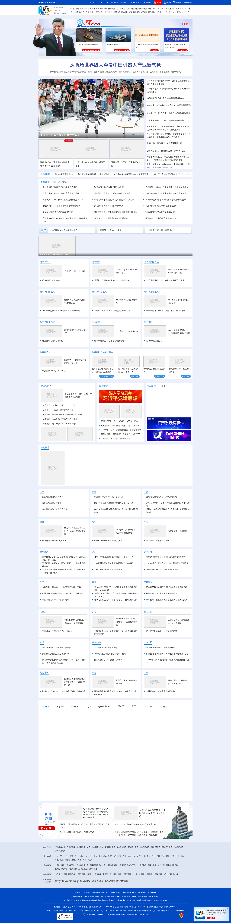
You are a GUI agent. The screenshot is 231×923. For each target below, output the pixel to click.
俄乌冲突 (114, 438)
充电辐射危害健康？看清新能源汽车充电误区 (113, 577)
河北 (66, 870)
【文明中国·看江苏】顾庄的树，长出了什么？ (113, 571)
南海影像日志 (122, 430)
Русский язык (104, 720)
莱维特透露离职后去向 (64, 174)
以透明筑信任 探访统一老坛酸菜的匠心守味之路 (62, 607)
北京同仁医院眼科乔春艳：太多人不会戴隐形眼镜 (115, 613)
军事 (161, 8)
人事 (89, 8)
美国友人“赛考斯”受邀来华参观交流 (58, 212)
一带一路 (167, 12)
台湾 (110, 8)
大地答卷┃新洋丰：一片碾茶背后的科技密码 (61, 601)
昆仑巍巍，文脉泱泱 (51, 280)
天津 (62, 870)
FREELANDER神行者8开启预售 (108, 554)
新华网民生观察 (47, 322)
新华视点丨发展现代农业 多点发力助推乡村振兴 (166, 613)
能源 (138, 12)
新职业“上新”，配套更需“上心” (161, 230)
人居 (94, 626)
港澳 (105, 8)
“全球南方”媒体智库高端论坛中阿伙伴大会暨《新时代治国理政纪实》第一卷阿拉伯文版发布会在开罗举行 (96, 827)
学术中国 (106, 12)
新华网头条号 (167, 861)
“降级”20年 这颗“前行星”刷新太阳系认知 (111, 218)
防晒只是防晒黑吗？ (155, 341)
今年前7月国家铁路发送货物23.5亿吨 (110, 667)
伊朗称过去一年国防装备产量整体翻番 (169, 157)
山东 (114, 870)
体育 (145, 8)
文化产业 (187, 12)
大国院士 (135, 425)
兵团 (79, 873)
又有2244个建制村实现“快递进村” (108, 583)
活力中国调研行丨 (154, 120)
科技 (133, 8)
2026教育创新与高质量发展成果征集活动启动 (113, 503)
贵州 (158, 870)
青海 (182, 870)
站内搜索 (178, 2)
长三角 (90, 873)
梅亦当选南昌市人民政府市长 (54, 509)
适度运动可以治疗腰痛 (177, 545)
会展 (142, 12)
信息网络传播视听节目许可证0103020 (162, 920)
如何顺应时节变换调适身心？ (177, 134)
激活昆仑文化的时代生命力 (111, 230)
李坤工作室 (134, 376)
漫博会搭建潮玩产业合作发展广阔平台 (162, 583)
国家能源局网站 (172, 879)
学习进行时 (75, 8)
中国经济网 (107, 888)
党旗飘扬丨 (47, 200)
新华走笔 (126, 434)
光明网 (141, 888)
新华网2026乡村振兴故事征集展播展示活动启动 (166, 601)
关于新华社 (93, 2)
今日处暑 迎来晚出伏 (156, 134)
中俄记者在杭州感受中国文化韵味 (54, 254)
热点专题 (103, 386)
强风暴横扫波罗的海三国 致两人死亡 (161, 212)
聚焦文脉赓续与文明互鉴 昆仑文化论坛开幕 (78, 846)
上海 (86, 870)
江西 (110, 870)
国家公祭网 (152, 879)
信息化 (92, 12)
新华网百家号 (179, 861)
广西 (139, 870)
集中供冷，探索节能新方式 (157, 554)
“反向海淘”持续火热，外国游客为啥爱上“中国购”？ (167, 280)
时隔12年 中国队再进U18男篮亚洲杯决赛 (164, 143)
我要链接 (90, 914)
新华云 (129, 914)
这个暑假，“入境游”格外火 (127, 331)
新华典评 (117, 434)
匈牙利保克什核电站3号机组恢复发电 (161, 206)
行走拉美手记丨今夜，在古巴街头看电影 (60, 424)
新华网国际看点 (151, 261)
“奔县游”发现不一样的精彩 (75, 271)
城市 (130, 12)
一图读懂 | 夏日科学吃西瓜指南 (55, 613)
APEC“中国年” (132, 421)
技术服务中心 (121, 914)
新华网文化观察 (151, 292)
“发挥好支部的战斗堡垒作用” (88, 44)
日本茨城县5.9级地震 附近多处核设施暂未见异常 (166, 200)
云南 (163, 870)
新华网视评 (45, 261)
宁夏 (57, 873)
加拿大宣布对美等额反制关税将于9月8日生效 (166, 151)
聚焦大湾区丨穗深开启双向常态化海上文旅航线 (114, 200)
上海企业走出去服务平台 (87, 882)
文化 (149, 8)
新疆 (62, 873)
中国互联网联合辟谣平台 (127, 879)
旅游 (134, 12)
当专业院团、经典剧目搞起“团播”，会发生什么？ (167, 310)
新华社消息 (106, 434)
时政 (85, 8)
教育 (129, 8)
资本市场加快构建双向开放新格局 (160, 661)
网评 (101, 8)
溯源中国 (124, 12)
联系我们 (83, 914)
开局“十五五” (106, 421)
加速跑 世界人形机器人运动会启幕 (133, 72)
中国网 (64, 888)
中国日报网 (81, 888)
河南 (119, 870)
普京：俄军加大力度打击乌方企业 (161, 164)
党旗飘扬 (105, 425)
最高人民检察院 (122, 894)
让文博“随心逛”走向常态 (52, 341)
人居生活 (86, 12)
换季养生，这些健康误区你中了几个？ (163, 137)
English (46, 720)
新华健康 (148, 322)
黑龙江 (74, 873)
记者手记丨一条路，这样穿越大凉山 (58, 410)
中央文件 (187, 8)
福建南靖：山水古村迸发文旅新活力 (161, 607)
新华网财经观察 (47, 292)
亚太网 (173, 12)
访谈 (165, 8)
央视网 (88, 888)
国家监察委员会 (97, 894)
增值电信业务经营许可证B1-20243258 (96, 920)
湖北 (124, 870)
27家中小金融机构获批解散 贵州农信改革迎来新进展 (75, 545)
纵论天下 (105, 438)
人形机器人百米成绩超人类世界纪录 (165, 72)
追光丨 (45, 405)
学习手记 (154, 50)
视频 (169, 8)
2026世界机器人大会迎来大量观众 (60, 135)
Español (60, 720)
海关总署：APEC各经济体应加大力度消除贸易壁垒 (169, 105)
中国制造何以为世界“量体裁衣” (65, 230)
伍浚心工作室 (159, 376)
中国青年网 (97, 888)
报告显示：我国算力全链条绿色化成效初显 (112, 193)
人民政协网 (167, 888)
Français (75, 720)
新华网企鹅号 (60, 864)
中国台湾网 (117, 888)
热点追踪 (96, 322)
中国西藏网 (126, 888)
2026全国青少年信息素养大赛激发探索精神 (61, 206)
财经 (97, 8)
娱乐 (150, 12)
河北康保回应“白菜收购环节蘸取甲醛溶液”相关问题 (116, 212)
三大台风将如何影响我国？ (164, 126)
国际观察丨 (47, 414)
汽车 (76, 12)
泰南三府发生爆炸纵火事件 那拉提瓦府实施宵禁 (165, 193)
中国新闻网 (158, 888)
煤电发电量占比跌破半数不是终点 (56, 661)
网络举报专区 (188, 2)
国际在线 (71, 888)
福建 (105, 870)
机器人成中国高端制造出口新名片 (102, 72)
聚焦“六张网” (119, 421)
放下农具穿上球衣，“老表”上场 (61, 405)
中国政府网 (59, 879)
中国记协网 (142, 879)
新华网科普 (45, 352)
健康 (157, 8)
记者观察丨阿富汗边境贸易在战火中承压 (60, 419)
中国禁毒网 (73, 882)
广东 (134, 870)
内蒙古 (67, 873)
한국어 (135, 720)
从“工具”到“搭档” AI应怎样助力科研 (109, 187)
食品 (80, 12)
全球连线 (123, 8)
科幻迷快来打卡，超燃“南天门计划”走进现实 (165, 571)
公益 (161, 12)
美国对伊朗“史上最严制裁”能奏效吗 (67, 414)
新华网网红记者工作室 (102, 352)
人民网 (57, 888)
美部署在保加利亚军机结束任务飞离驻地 (131, 174)
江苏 (90, 870)
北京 (57, 870)
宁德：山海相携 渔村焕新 (173, 120)
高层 (81, 8)
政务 (177, 8)
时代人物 (126, 425)
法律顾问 (105, 914)
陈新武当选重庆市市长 (51, 503)
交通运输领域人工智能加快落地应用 (161, 497)
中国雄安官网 (112, 879)
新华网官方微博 (97, 861)
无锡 (84, 873)
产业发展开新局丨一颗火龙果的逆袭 (161, 645)
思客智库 (115, 8)
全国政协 (86, 894)
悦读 (157, 12)
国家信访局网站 (61, 882)
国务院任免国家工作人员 (52, 497)
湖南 (129, 870)
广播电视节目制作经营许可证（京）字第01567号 (129, 920)
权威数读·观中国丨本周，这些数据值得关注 (165, 98)
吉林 (81, 870)
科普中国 (161, 879)
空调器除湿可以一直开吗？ (53, 371)
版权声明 (97, 914)
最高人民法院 (110, 894)
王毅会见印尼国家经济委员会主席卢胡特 (60, 187)
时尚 (154, 12)
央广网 (134, 888)
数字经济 (99, 12)
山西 (71, 870)
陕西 (172, 870)
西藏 (167, 870)
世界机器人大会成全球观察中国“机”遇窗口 (68, 72)
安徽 (100, 870)
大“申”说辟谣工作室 (106, 376)
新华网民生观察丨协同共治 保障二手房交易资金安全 (127, 635)
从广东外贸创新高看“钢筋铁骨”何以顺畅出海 (61, 310)
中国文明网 (69, 879)
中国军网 (148, 888)
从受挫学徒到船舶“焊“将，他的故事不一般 (112, 280)
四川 (153, 870)
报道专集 (183, 24)
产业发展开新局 (107, 430)
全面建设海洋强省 (113, 44)
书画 (153, 8)
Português (164, 720)
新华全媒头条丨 (71, 394)
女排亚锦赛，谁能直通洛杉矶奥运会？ (162, 705)
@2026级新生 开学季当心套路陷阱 (109, 341)
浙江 (95, 870)
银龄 (119, 12)
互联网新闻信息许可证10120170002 (68, 920)
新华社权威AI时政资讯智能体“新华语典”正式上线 (135, 838)
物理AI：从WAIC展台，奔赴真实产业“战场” (112, 310)
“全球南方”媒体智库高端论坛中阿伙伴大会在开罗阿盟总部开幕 (152, 827)
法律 (181, 8)
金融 (72, 12)
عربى (88, 720)
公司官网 (57, 10)
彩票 (146, 12)
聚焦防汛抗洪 (135, 430)
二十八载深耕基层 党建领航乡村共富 (67, 200)
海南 (143, 870)
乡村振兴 (113, 12)
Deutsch (148, 720)
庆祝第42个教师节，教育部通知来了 (109, 497)
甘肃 (177, 870)
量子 (141, 8)
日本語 (121, 720)
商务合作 (112, 914)
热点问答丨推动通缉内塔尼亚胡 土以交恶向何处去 (166, 187)
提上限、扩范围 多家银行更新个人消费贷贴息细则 (168, 113)
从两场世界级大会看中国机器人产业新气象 (115, 64)
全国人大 (68, 894)
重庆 (148, 870)
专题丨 (150, 126)
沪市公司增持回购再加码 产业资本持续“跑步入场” (167, 667)
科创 (137, 8)
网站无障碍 (147, 2)
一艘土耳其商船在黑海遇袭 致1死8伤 (167, 174)
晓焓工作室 (185, 376)
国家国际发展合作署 (97, 879)
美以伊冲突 (125, 438)
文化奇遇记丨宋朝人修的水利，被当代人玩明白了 (167, 577)
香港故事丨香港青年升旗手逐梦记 (108, 206)
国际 (93, 8)
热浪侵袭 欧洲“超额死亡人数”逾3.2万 (161, 218)
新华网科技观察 (99, 292)
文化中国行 (115, 425)
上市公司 (180, 12)
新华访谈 (96, 261)
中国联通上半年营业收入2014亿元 (57, 645)
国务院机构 (77, 894)
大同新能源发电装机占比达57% (55, 667)
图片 (173, 8)
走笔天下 (136, 434)
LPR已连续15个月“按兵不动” (54, 554)
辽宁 (76, 870)
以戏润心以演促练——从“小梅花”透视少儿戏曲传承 (64, 705)
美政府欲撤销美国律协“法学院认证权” (94, 174)
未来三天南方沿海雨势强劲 (168, 130)
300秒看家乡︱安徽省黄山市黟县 (108, 674)
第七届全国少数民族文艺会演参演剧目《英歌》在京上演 (74, 696)
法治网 (175, 888)
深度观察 (45, 386)
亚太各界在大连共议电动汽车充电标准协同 (61, 193)
